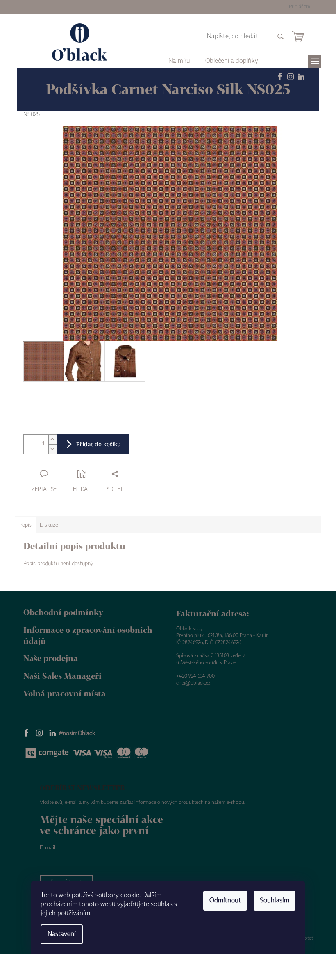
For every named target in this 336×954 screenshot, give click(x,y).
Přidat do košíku (98, 444)
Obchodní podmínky (63, 612)
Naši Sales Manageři (62, 675)
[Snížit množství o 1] (52, 449)
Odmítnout (225, 900)
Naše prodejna (50, 658)
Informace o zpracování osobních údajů (87, 635)
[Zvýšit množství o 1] (52, 439)
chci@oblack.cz (193, 683)
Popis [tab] (25, 525)
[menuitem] (232, 61)
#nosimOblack (77, 733)
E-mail (47, 848)
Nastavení (62, 934)
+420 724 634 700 (195, 676)
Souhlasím (274, 900)
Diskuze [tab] (49, 525)
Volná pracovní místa (64, 693)
